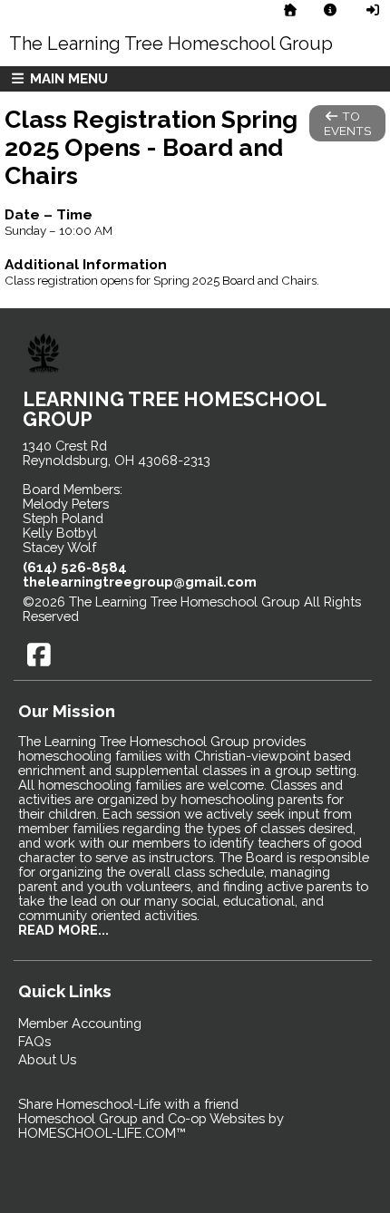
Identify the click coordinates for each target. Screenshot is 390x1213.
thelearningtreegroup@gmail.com (140, 581)
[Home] (290, 10)
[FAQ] (331, 10)
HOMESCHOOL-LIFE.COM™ (102, 1132)
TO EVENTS (347, 123)
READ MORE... (63, 929)
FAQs (34, 1041)
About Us (47, 1059)
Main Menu (67, 79)
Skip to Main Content (159, 616)
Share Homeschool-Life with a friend (128, 1103)
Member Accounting (79, 1023)
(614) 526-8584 (75, 567)
